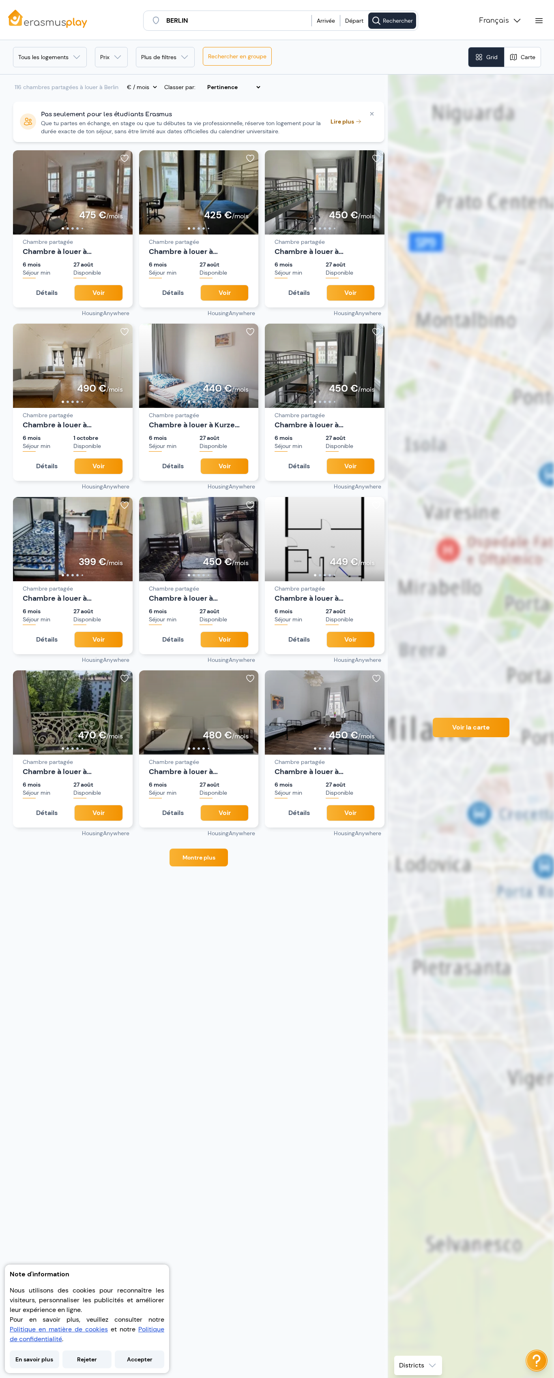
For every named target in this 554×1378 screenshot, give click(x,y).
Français (494, 20)
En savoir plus (34, 1359)
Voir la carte (471, 727)
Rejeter (87, 1359)
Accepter (139, 1359)
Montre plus (199, 857)
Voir (98, 292)
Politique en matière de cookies (59, 1329)
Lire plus (342, 121)
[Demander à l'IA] (537, 1361)
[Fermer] (372, 114)
